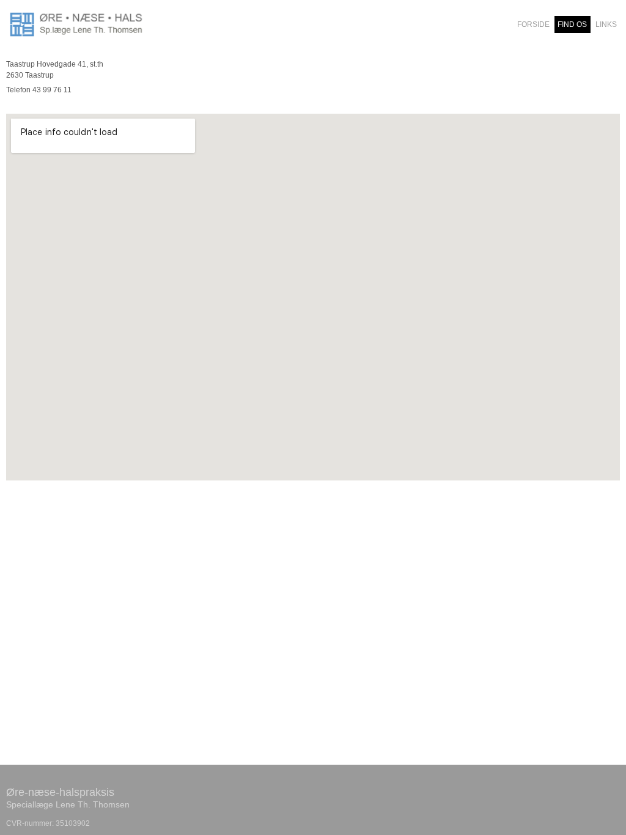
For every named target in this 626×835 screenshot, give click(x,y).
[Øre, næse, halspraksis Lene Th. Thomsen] (78, 24)
